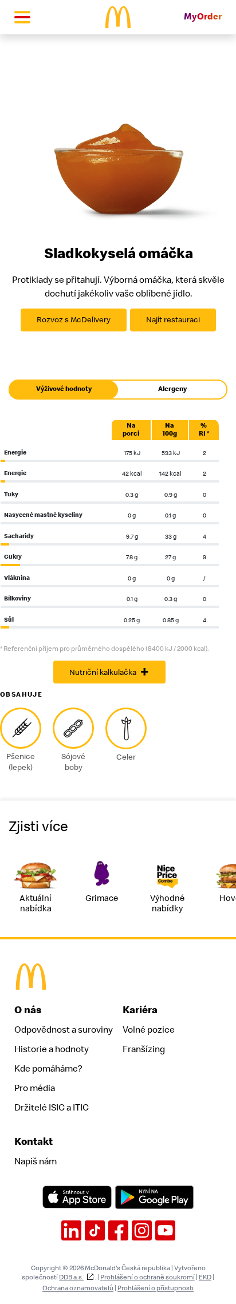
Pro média (34, 1088)
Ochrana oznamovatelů (77, 1288)
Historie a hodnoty (51, 1049)
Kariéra (140, 1010)
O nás (28, 1010)
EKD (205, 1277)
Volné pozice (149, 1030)
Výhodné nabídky (167, 903)
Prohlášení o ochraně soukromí (147, 1277)
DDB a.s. (71, 1277)
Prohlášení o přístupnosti (155, 1288)
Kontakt (33, 1141)
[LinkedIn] (71, 1230)
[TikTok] (95, 1230)
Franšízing (144, 1049)
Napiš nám (35, 1161)
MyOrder (203, 17)
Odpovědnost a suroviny (63, 1030)
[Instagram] (142, 1230)
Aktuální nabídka (35, 903)
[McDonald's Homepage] (118, 17)
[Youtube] (165, 1230)
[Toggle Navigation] (22, 17)
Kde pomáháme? (48, 1068)
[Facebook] (118, 1230)
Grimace (101, 898)
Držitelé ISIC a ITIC (51, 1107)
